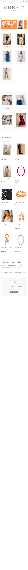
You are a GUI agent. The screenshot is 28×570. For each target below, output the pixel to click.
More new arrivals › (5, 141)
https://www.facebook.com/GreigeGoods (10, 267)
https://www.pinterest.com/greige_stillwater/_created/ (13, 272)
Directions (14, 291)
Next (26, 24)
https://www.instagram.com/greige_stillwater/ (11, 265)
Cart (26, 1)
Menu (4, 1)
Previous (2, 24)
